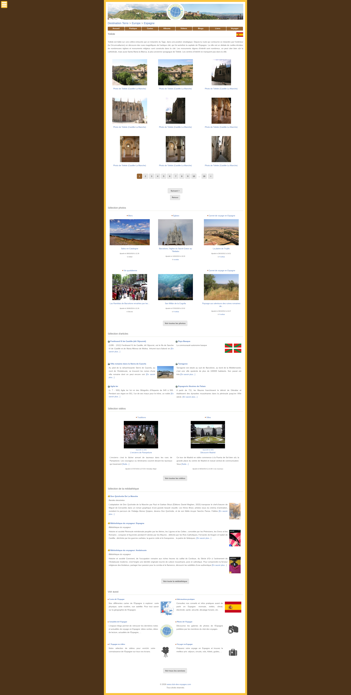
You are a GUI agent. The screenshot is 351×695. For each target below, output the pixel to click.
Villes (208, 417)
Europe (136, 23)
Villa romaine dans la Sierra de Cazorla (128, 364)
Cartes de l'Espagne (116, 599)
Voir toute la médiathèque (175, 581)
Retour (175, 197)
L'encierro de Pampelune (141, 452)
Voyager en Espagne (185, 644)
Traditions (141, 417)
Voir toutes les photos (175, 323)
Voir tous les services (175, 671)
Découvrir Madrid (207, 452)
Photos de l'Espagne (184, 622)
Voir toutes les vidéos (175, 478)
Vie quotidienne (130, 270)
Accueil (116, 28)
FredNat (222, 257)
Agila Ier (114, 386)
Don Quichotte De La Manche (124, 496)
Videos (184, 28)
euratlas (176, 259)
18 (204, 176)
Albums (166, 28)
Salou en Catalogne (129, 248)
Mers (130, 216)
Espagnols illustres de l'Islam (192, 386)
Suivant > (175, 191)
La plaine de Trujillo (221, 248)
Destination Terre (118, 23)
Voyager (234, 28)
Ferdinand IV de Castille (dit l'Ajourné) (128, 341)
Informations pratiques (186, 599)
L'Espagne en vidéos (117, 644)
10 (194, 176)
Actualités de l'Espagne (118, 622)
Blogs (200, 28)
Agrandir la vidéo (141, 450)
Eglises (176, 216)
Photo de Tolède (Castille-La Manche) (129, 89)
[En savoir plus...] (187, 374)
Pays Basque (184, 341)
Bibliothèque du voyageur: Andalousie (128, 550)
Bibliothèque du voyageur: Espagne (127, 523)
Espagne (149, 23)
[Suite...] (125, 464)
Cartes (150, 28)
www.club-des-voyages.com (179, 684)
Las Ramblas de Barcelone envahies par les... (130, 303)
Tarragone (183, 364)
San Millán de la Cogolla (175, 303)
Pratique (133, 28)
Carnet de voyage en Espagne (222, 216)
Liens (217, 28)
